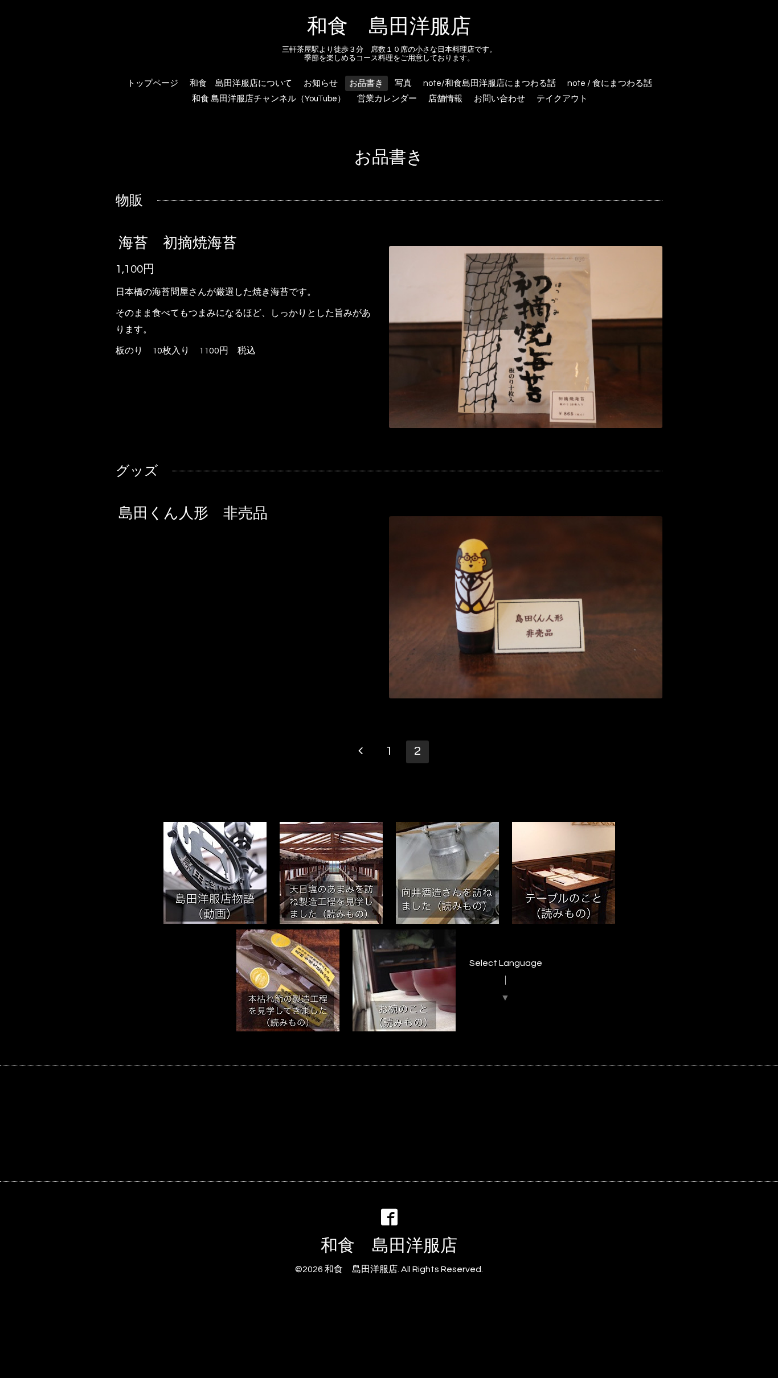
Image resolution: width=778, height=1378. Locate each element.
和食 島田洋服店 (389, 27)
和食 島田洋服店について (241, 83)
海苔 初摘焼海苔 (177, 243)
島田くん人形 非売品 (193, 513)
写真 (403, 83)
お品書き (366, 83)
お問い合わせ (499, 98)
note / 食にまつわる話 (609, 83)
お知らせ (321, 83)
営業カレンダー (387, 98)
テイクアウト (562, 98)
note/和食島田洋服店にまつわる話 (489, 83)
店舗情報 (445, 98)
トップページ (152, 83)
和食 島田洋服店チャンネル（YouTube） (269, 98)
